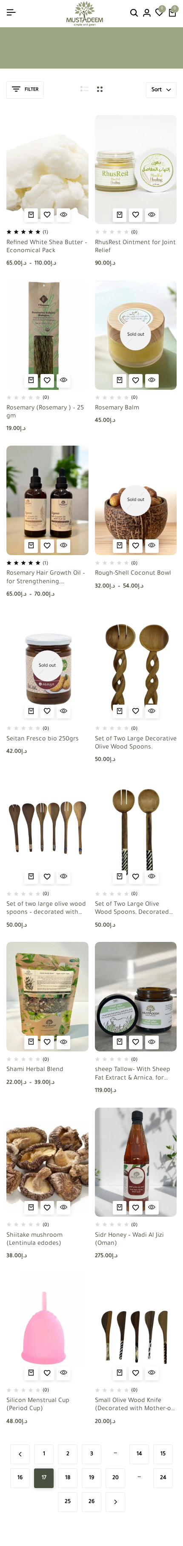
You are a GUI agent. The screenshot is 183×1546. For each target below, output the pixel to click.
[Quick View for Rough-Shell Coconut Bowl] (152, 546)
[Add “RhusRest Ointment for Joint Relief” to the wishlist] (136, 215)
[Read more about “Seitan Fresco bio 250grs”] (31, 711)
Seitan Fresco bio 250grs (42, 739)
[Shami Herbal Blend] (47, 996)
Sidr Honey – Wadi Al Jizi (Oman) (129, 1239)
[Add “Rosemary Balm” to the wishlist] (136, 381)
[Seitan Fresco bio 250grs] (47, 666)
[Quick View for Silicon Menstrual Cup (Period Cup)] (63, 1373)
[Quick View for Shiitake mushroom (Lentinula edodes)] (63, 1208)
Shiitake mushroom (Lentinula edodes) (34, 1239)
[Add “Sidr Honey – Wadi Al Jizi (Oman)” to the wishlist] (136, 1208)
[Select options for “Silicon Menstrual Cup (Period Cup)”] (31, 1373)
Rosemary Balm (117, 408)
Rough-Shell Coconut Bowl (133, 573)
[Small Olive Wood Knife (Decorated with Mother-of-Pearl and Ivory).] (136, 1327)
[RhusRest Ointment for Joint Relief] (136, 170)
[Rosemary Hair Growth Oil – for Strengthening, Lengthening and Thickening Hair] (47, 500)
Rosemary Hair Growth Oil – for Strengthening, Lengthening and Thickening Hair (45, 578)
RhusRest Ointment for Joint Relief (135, 247)
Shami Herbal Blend (34, 1070)
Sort (157, 90)
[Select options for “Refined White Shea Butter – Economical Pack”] (31, 215)
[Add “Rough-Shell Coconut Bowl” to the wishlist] (136, 546)
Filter (31, 89)
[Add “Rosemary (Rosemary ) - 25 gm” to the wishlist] (47, 381)
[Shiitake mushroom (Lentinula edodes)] (47, 1162)
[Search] (134, 13)
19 (91, 1478)
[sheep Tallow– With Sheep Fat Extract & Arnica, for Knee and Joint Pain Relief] (136, 996)
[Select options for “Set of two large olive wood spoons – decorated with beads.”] (31, 877)
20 (115, 1478)
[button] (159, 13)
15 (163, 1454)
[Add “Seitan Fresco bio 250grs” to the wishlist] (47, 711)
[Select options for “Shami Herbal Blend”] (31, 1042)
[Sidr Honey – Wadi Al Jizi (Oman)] (136, 1162)
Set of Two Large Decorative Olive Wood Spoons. (136, 743)
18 (68, 1478)
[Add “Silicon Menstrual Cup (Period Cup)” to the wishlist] (47, 1373)
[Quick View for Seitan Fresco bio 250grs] (63, 711)
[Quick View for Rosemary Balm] (152, 381)
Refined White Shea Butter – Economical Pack (46, 247)
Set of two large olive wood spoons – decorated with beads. (46, 909)
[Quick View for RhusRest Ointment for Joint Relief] (152, 215)
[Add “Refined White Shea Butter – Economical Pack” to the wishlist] (47, 215)
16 (20, 1478)
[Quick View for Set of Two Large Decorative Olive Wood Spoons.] (152, 711)
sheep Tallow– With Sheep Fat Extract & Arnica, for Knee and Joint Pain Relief (132, 1074)
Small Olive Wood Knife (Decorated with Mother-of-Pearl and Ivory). (135, 1406)
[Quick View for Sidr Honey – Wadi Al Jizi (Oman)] (152, 1208)
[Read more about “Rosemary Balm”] (119, 381)
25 (68, 1502)
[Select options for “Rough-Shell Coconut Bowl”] (119, 546)
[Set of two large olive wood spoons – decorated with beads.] (47, 831)
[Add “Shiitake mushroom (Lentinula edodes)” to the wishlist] (47, 1208)
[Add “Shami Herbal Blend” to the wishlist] (47, 1042)
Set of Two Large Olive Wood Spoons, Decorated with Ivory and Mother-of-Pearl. (132, 909)
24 (163, 1478)
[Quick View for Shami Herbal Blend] (63, 1042)
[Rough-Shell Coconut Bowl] (136, 500)
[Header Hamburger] (11, 13)
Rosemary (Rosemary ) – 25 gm (45, 412)
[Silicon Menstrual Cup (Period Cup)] (47, 1327)
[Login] (146, 13)
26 (91, 1502)
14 (139, 1454)
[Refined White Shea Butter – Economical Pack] (47, 170)
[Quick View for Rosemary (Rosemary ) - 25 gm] (63, 381)
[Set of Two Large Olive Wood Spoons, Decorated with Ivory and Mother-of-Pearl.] (136, 831)
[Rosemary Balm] (136, 335)
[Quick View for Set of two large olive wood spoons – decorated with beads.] (63, 877)
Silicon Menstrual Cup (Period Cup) (37, 1405)
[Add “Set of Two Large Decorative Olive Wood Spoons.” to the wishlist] (136, 711)
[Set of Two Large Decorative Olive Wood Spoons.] (136, 666)
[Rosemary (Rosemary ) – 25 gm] (47, 335)
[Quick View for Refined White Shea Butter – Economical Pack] (63, 215)
